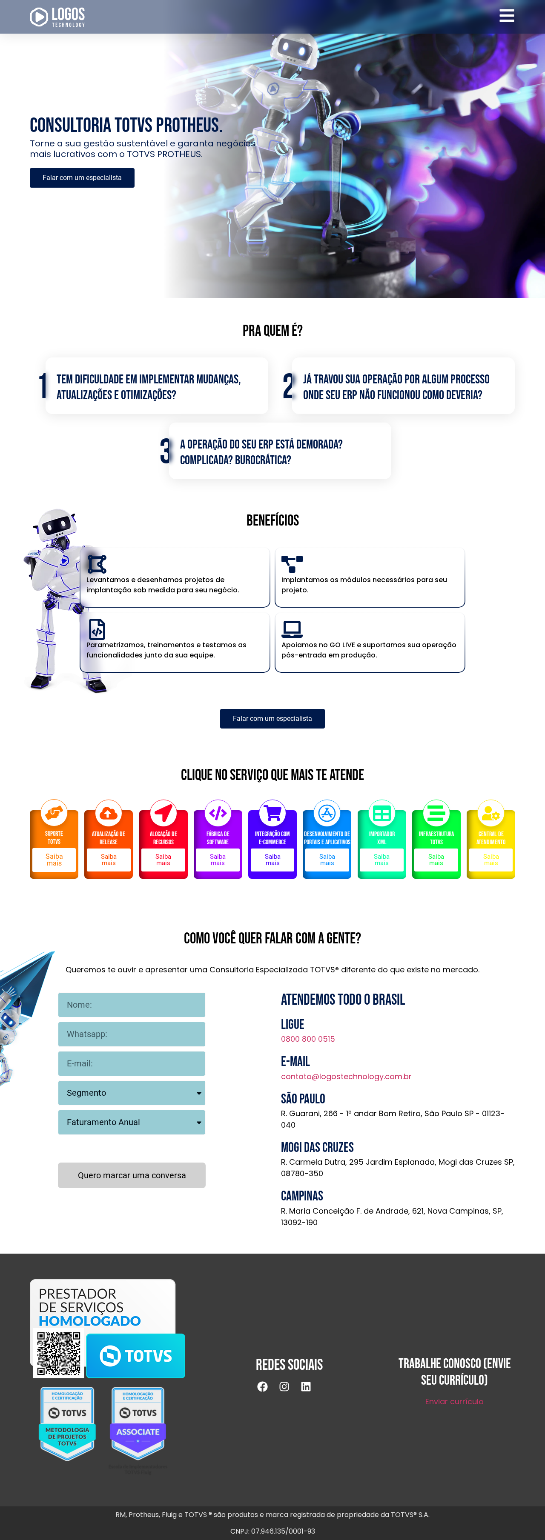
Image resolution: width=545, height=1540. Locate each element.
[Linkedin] (311, 1392)
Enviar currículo (454, 1401)
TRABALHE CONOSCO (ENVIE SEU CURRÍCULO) (455, 1372)
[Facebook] (267, 1392)
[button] (109, 860)
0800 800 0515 (308, 1039)
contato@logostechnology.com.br (346, 1076)
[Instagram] (289, 1392)
